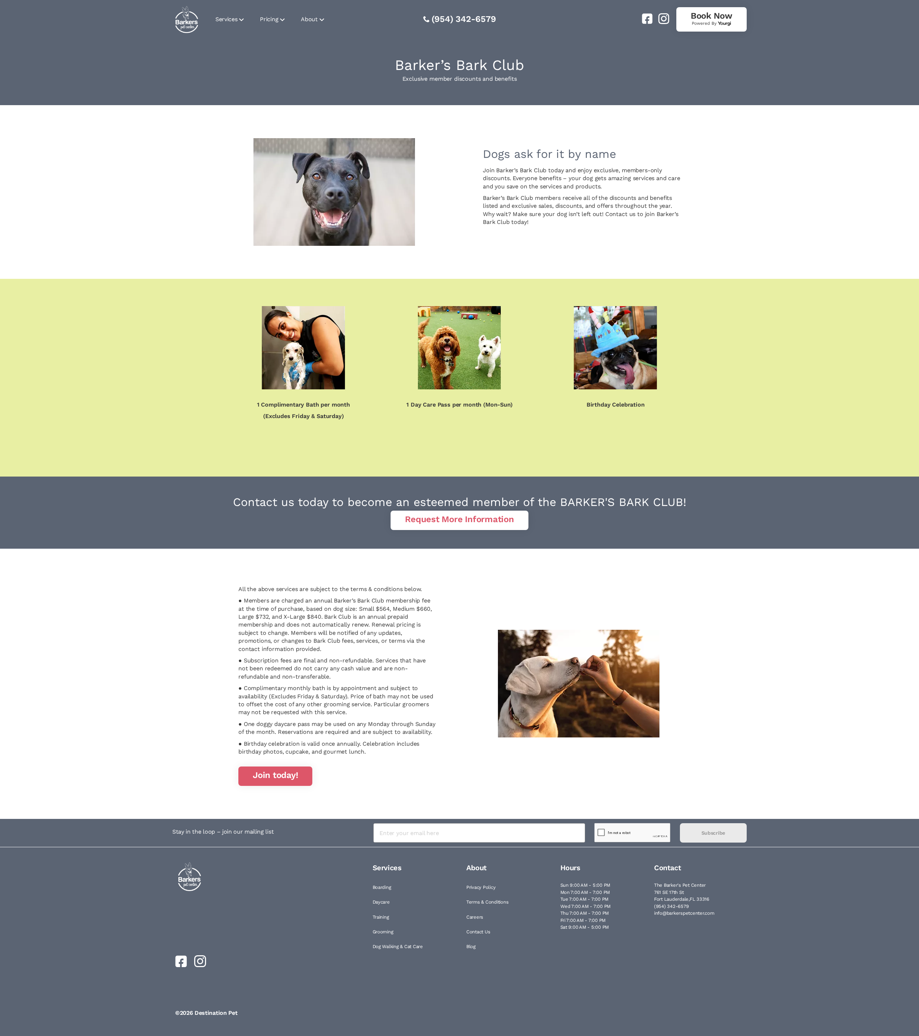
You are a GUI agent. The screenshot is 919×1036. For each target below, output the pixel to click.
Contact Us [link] (478, 931)
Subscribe (713, 833)
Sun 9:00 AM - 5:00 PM (585, 885)
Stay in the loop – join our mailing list (223, 831)
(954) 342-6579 (463, 19)
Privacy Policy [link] (480, 887)
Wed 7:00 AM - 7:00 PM (585, 906)
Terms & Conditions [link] (487, 902)
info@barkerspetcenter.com (684, 913)
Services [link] (226, 19)
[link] (644, 18)
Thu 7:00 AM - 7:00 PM (584, 913)
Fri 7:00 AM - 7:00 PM (583, 920)
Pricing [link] (269, 19)
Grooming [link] (383, 931)
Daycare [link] (381, 902)
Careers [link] (474, 917)
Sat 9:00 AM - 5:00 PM (584, 927)
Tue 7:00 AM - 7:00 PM (584, 899)
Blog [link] (471, 946)
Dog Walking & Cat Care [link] (398, 946)
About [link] (309, 19)
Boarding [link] (382, 887)
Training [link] (381, 917)
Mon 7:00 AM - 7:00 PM (585, 892)
